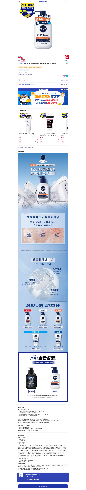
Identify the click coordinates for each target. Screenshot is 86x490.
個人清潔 (20, 74)
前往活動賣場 (43, 486)
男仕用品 (25, 74)
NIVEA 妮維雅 (24, 63)
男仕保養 (30, 74)
